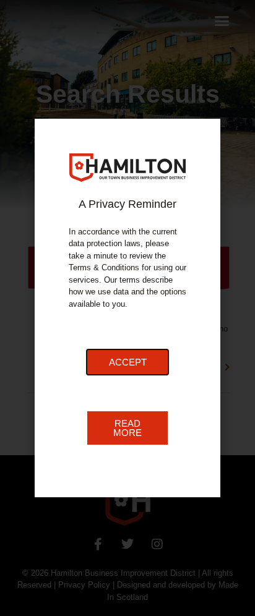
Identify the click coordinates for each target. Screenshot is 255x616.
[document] (127, 308)
